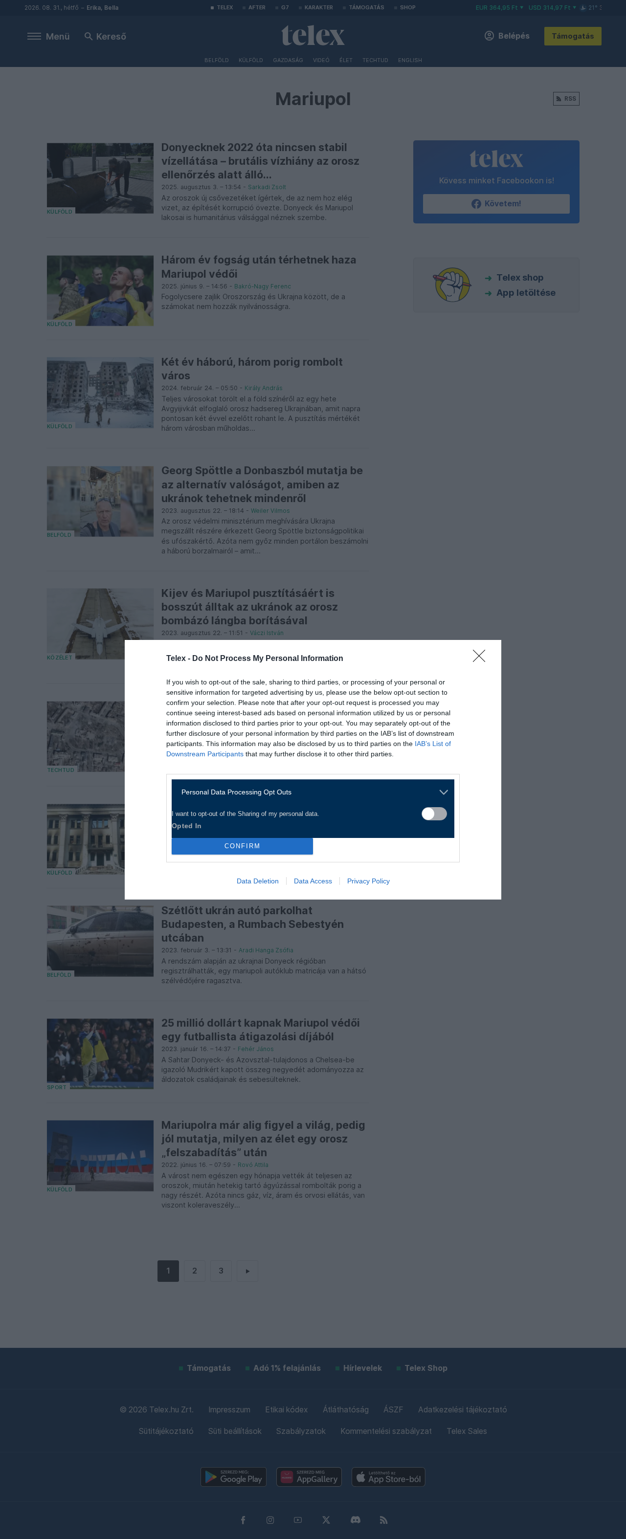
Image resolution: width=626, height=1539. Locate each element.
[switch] (434, 813)
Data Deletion (258, 881)
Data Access (313, 881)
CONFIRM (242, 846)
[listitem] (309, 792)
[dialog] (313, 770)
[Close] (482, 659)
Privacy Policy (368, 881)
